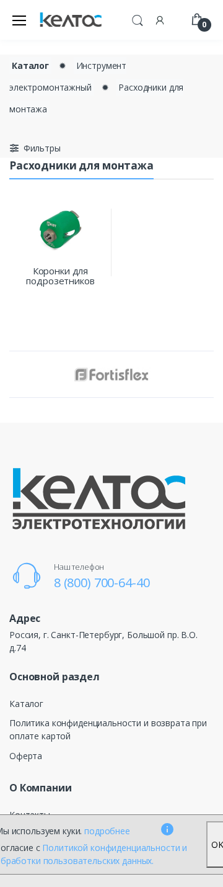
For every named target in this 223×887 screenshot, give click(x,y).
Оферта (25, 756)
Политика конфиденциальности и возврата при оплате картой (108, 729)
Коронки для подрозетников (60, 275)
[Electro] (70, 20)
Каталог (30, 65)
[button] (137, 18)
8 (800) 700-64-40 (102, 582)
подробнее (107, 831)
